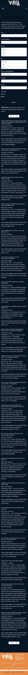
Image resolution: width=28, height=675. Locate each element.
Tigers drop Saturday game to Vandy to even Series (12, 282)
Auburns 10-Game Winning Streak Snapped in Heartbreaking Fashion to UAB (14, 613)
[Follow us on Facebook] (16, 672)
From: (3, 46)
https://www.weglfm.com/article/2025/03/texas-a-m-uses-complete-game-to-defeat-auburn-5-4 (13, 323)
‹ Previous (12, 116)
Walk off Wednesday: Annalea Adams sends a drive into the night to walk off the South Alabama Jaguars (14, 122)
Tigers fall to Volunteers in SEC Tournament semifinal (10, 257)
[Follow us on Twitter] (14, 672)
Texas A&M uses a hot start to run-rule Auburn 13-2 (12, 231)
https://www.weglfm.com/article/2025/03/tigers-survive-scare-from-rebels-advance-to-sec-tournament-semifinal (14, 376)
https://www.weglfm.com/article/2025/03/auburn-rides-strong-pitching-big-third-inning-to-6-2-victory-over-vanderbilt (14, 349)
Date (3, 94)
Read (20, 663)
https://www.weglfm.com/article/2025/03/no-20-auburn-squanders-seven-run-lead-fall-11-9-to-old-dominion (14, 554)
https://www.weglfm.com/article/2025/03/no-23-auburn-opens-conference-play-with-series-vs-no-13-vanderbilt (14, 399)
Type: (2, 85)
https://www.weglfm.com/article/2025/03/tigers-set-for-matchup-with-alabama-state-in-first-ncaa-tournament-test (14, 171)
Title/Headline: (5, 39)
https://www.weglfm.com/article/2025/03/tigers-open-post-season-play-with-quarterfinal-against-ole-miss (14, 427)
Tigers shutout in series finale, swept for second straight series (13, 204)
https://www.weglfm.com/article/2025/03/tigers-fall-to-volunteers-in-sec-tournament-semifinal (14, 275)
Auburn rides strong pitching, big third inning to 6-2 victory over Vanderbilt (12, 329)
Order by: (4, 91)
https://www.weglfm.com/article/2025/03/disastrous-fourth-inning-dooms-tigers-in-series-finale (14, 501)
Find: (2, 32)
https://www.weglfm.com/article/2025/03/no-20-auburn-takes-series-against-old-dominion (14, 531)
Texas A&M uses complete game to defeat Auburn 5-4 (13, 307)
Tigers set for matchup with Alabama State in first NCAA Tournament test (14, 149)
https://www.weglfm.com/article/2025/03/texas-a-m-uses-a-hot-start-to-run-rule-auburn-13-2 (13, 251)
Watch (24, 663)
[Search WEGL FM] (22, 672)
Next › (17, 116)
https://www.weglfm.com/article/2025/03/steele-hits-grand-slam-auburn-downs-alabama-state (14, 197)
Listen (14, 664)
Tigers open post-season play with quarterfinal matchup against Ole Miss (12, 405)
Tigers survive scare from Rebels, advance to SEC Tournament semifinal (13, 356)
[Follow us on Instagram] (19, 672)
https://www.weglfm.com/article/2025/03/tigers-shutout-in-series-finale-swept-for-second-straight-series (14, 224)
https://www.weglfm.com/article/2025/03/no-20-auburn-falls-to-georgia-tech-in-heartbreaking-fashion (14, 452)
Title (3, 96)
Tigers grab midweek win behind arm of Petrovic (13, 459)
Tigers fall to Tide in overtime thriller (12, 561)
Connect (9, 663)
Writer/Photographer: (7, 71)
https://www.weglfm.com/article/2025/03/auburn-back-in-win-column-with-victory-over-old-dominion (14, 606)
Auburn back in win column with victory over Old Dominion (12, 584)
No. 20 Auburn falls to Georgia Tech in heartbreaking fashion (12, 434)
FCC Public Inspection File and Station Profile (14, 668)
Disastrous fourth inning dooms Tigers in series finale (13, 483)
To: (2, 58)
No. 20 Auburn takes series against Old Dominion (12, 508)
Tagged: (3, 78)
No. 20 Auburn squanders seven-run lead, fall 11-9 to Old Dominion (13, 538)
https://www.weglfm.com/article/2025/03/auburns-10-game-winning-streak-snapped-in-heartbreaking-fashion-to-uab (14, 634)
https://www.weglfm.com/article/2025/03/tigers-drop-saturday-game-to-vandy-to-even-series (14, 300)
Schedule (3, 663)
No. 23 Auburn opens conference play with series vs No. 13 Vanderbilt (13, 383)
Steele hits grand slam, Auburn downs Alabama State (12, 178)
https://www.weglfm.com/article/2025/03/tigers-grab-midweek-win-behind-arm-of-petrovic (14, 476)
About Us (15, 663)
